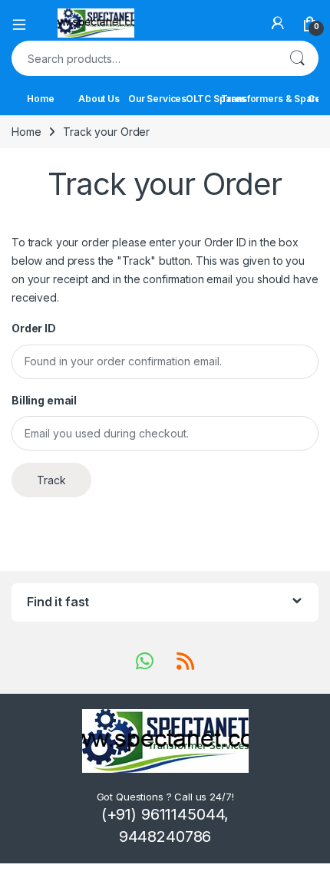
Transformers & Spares (274, 98)
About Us (99, 98)
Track (51, 480)
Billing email (44, 400)
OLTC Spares (215, 98)
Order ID (34, 328)
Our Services (157, 98)
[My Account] (277, 23)
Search (297, 58)
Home (40, 98)
